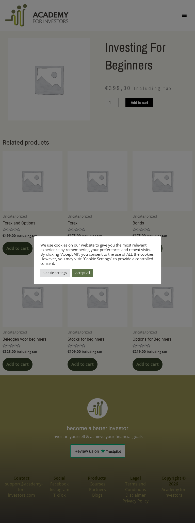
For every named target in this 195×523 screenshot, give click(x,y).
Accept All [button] (82, 272)
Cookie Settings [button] (55, 272)
